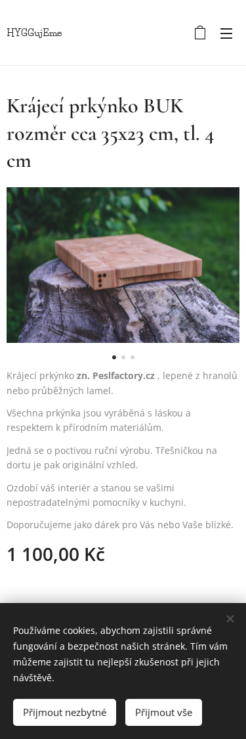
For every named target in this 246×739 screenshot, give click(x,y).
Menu (226, 33)
